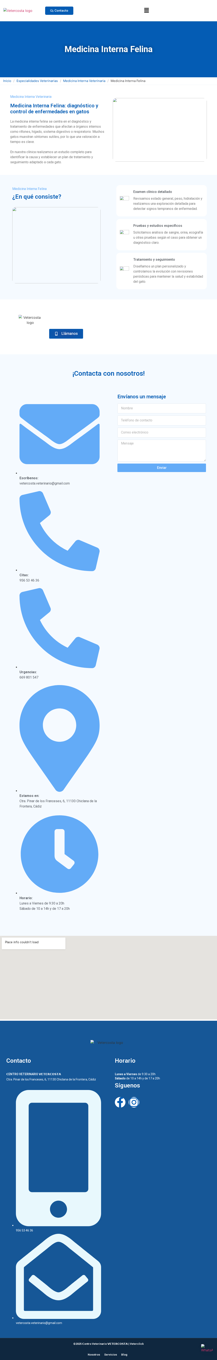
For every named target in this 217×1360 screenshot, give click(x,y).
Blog (124, 1354)
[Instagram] (134, 1102)
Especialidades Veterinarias (37, 81)
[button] (146, 10)
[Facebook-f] (120, 1102)
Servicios (110, 1354)
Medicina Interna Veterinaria (84, 81)
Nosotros (94, 1354)
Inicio (7, 81)
